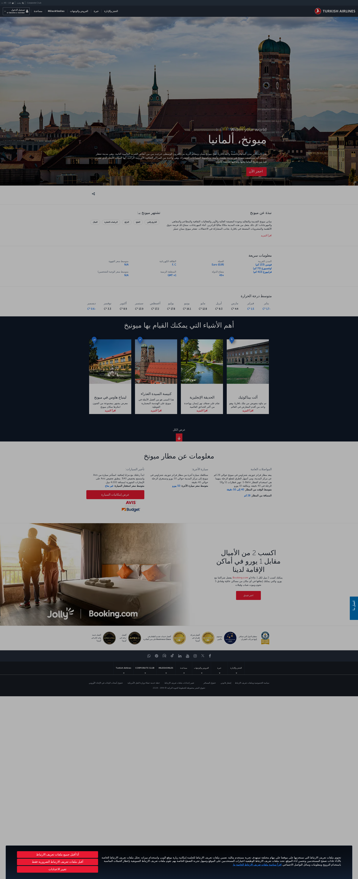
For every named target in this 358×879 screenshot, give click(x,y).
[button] (57, 869)
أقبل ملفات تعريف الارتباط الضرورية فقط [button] (57, 862)
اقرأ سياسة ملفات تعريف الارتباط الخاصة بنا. (257, 864)
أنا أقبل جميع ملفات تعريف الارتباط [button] (57, 854)
